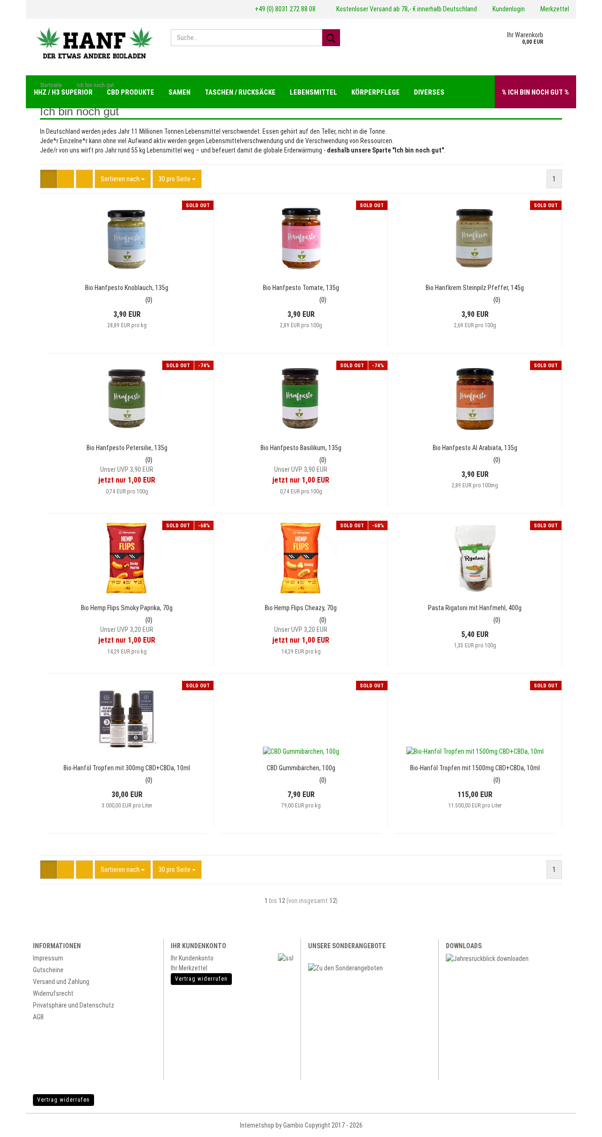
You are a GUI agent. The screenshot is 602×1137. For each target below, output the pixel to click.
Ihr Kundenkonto (192, 958)
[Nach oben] (578, 1123)
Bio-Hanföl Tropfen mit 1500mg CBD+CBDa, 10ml (475, 768)
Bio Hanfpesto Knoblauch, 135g (126, 287)
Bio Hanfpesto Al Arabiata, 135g (475, 448)
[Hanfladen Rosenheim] (95, 42)
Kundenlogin (508, 9)
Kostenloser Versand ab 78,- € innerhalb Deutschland (406, 9)
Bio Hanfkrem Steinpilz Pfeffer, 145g (475, 287)
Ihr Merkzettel (189, 968)
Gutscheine (48, 970)
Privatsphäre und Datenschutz (73, 1005)
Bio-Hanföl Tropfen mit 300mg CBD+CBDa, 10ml (126, 768)
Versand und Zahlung (61, 981)
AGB (38, 1017)
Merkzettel (554, 9)
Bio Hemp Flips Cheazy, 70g (301, 608)
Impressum (48, 958)
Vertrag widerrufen (63, 1100)
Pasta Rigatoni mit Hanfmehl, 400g (475, 608)
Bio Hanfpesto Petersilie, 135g (127, 448)
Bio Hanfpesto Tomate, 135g (301, 287)
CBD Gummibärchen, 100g (301, 768)
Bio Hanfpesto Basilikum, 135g (301, 448)
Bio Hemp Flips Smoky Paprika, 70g (127, 608)
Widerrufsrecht (53, 993)
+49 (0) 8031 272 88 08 (284, 9)
